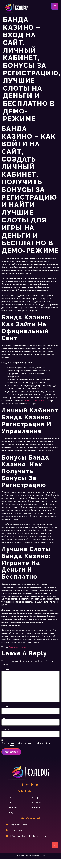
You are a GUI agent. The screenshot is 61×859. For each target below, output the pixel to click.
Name (4, 707)
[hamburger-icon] (54, 6)
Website (5, 729)
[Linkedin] (32, 784)
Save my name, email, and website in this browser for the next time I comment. (29, 744)
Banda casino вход (17, 647)
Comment (6, 669)
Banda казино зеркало (35, 400)
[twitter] (37, 784)
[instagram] (27, 784)
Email (4, 718)
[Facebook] (22, 784)
